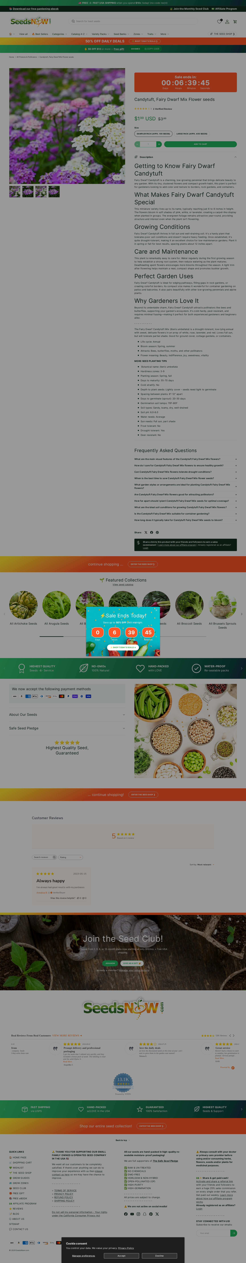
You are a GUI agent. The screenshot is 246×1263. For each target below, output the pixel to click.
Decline (159, 1255)
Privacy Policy (126, 1248)
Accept (122, 1255)
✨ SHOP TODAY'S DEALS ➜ (123, 647)
